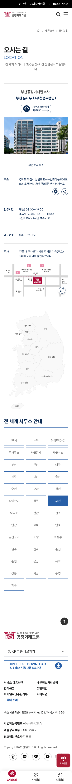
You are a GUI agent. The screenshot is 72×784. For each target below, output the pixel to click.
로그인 (22, 4)
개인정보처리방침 (47, 683)
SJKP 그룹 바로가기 (21, 651)
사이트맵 (42, 694)
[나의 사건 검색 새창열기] (13, 756)
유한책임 (42, 688)
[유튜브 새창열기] (47, 756)
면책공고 (9, 688)
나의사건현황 (37, 4)
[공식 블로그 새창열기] (24, 756)
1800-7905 (60, 4)
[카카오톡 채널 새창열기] (36, 756)
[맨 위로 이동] (64, 621)
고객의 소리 (11, 700)
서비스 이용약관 (13, 683)
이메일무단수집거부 (16, 694)
